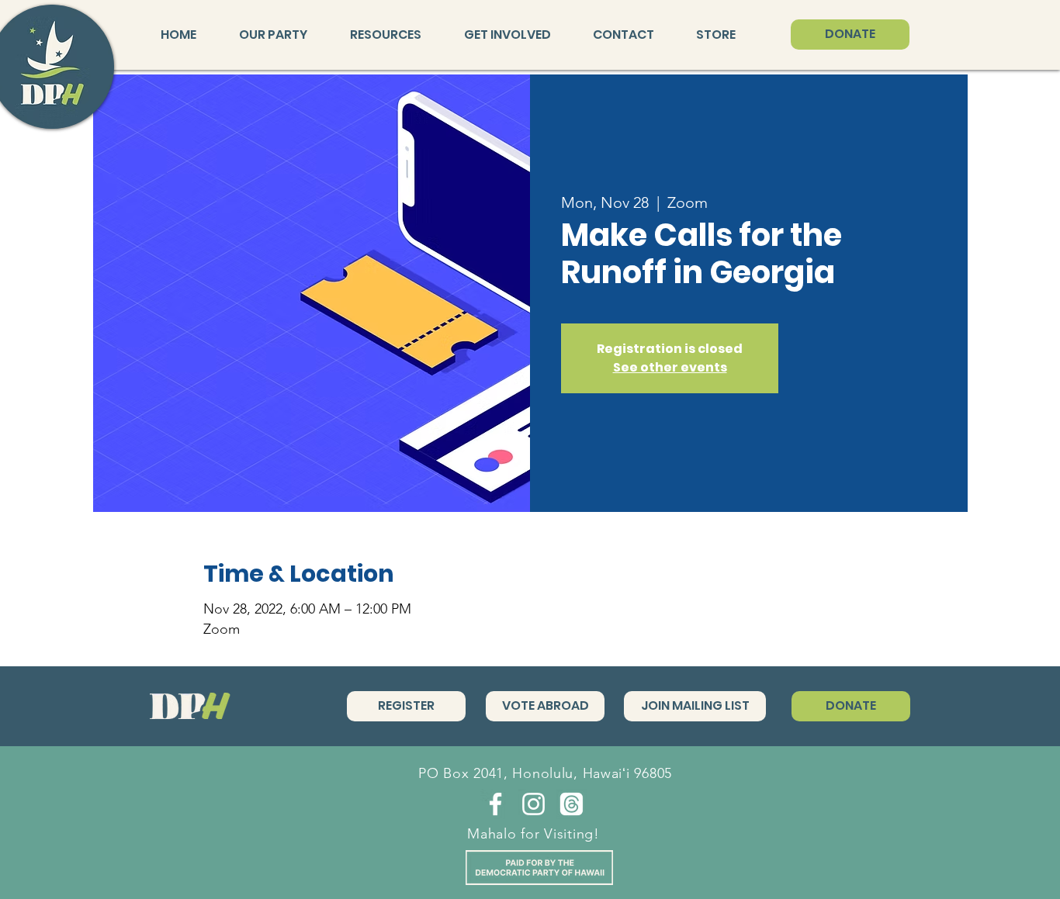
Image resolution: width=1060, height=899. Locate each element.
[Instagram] (533, 804)
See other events (670, 367)
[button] (282, 35)
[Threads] (571, 804)
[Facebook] (495, 804)
